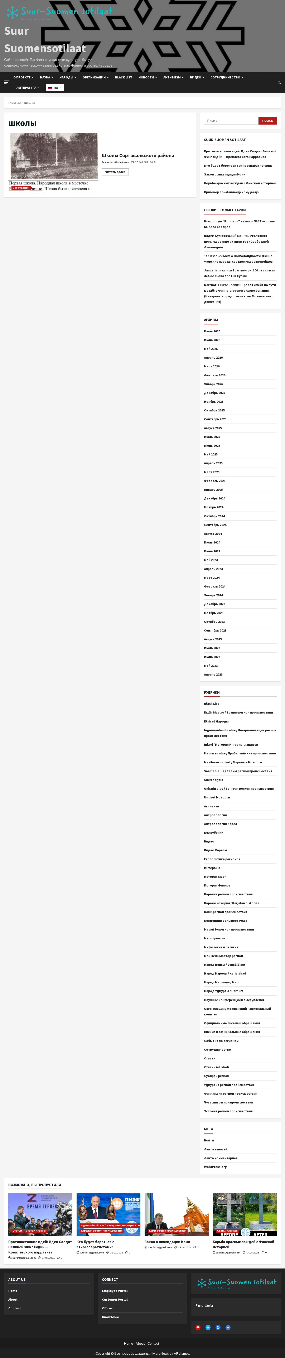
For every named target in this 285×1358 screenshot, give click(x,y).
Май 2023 (211, 665)
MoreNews (160, 1353)
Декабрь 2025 (214, 393)
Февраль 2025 (214, 481)
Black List (211, 703)
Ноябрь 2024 (213, 507)
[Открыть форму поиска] (279, 82)
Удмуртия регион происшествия (229, 1085)
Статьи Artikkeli (216, 1067)
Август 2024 (213, 533)
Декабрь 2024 (214, 498)
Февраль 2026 (214, 375)
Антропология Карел (220, 824)
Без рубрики (21, 187)
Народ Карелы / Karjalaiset (225, 973)
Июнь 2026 (212, 340)
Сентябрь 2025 (215, 419)
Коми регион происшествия (225, 912)
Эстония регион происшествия (228, 1111)
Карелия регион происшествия (228, 894)
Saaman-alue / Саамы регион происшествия (238, 771)
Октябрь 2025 (214, 410)
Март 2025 (211, 472)
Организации (94, 77)
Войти (209, 1140)
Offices (107, 1308)
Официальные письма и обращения (232, 1023)
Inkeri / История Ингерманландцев (231, 744)
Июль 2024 (212, 542)
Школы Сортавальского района (53, 163)
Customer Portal (115, 1299)
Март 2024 (211, 577)
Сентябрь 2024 (215, 525)
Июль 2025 (212, 437)
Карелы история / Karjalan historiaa (231, 903)
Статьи (209, 1058)
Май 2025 (211, 454)
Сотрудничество (225, 77)
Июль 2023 (212, 648)
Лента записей (215, 1149)
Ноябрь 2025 (213, 401)
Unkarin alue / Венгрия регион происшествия (239, 788)
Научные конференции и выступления (234, 1000)
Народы (66, 77)
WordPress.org (215, 1167)
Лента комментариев (221, 1158)
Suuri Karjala (213, 780)
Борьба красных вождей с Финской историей (240, 183)
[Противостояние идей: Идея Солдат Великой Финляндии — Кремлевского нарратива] (40, 1214)
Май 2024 (211, 560)
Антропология (215, 815)
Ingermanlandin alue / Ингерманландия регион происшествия (240, 733)
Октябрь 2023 (214, 621)
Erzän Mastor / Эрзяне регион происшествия (238, 712)
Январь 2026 (213, 384)
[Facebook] (218, 1327)
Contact (14, 1308)
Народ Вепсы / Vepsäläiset (224, 964)
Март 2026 (211, 366)
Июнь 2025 (212, 445)
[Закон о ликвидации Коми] (177, 1214)
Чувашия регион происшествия (228, 1102)
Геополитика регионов (222, 859)
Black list (123, 77)
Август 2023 (213, 639)
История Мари (215, 876)
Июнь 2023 (212, 657)
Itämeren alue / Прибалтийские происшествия (240, 753)
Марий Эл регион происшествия (229, 929)
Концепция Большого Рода (225, 920)
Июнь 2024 (212, 551)
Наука (45, 77)
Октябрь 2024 (214, 516)
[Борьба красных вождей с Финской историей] (245, 1214)
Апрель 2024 (213, 569)
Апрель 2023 (213, 674)
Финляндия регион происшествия (230, 1093)
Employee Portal (115, 1291)
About (13, 1299)
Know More (110, 1317)
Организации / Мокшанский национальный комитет (237, 1011)
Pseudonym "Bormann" (222, 221)
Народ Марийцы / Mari (221, 982)
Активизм (172, 77)
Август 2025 (213, 428)
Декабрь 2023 (214, 604)
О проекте (22, 77)
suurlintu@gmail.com (117, 162)
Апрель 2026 (213, 357)
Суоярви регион (216, 1076)
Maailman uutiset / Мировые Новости (233, 762)
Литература (26, 87)
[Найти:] (231, 121)
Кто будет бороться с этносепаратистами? (238, 165)
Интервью (212, 868)
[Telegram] (208, 1327)
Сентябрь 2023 (215, 630)
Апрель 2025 (213, 463)
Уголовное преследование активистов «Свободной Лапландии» (236, 241)
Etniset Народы (216, 721)
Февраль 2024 (214, 586)
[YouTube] (198, 1327)
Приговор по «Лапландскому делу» (231, 192)
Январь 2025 (213, 489)
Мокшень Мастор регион (223, 956)
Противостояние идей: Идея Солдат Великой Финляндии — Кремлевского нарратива (40, 1247)
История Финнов (217, 885)
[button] (6, 82)
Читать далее (117, 171)
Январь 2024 (213, 595)
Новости (146, 77)
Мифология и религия (221, 947)
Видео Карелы (215, 850)
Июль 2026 (212, 331)
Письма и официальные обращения (232, 1032)
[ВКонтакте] (228, 1327)
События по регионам (221, 1041)
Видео (195, 77)
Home (13, 1291)
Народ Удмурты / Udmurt (223, 991)
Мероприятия (215, 938)
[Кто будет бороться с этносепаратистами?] (109, 1214)
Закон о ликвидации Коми (224, 174)
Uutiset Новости (217, 797)
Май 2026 (211, 349)
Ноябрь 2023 (213, 613)
